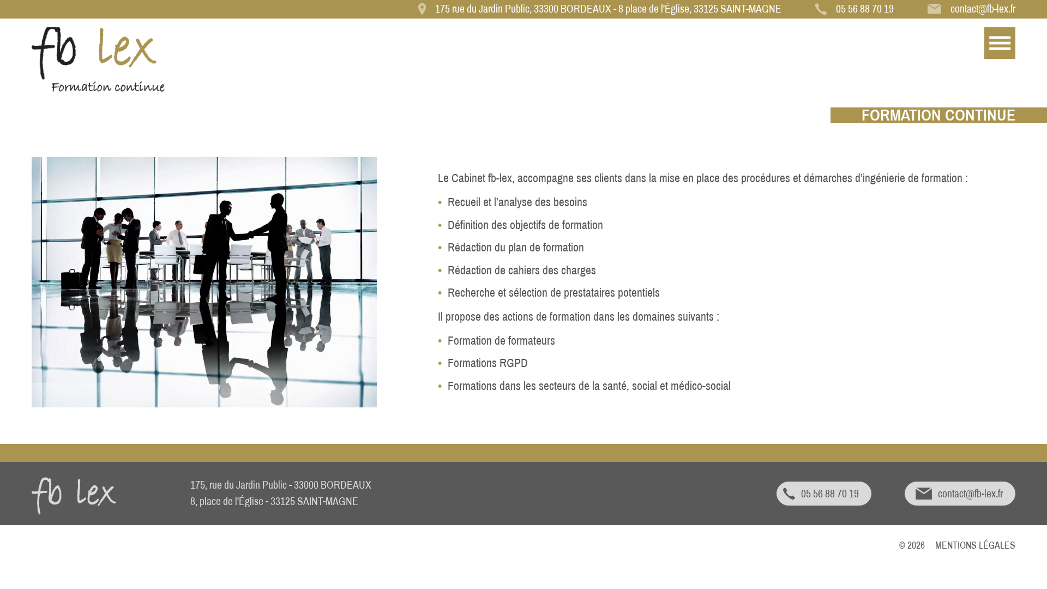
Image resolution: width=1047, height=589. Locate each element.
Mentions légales (975, 545)
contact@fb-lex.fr (982, 9)
